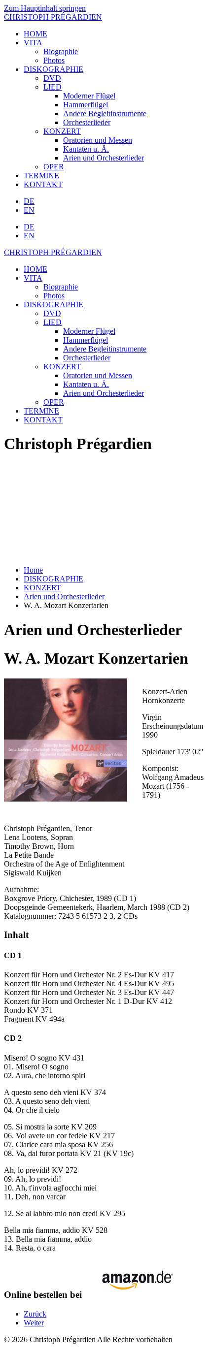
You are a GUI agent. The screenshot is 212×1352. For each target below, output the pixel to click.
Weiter (34, 1323)
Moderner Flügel (89, 96)
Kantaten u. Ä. (86, 149)
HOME (35, 34)
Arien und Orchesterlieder (103, 158)
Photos (54, 60)
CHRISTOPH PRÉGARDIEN (53, 17)
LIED (52, 87)
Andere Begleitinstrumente (104, 113)
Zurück (35, 1314)
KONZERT (62, 131)
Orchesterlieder (86, 122)
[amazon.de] (133, 1294)
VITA (33, 42)
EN (29, 210)
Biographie (60, 51)
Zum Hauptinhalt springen (45, 8)
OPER (53, 166)
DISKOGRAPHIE (53, 69)
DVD (52, 78)
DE (29, 201)
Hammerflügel (85, 104)
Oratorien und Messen (97, 140)
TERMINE (41, 175)
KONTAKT (43, 184)
